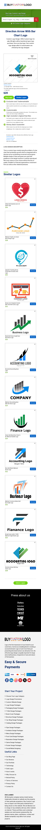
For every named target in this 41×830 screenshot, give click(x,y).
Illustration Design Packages (15, 739)
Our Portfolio (10, 763)
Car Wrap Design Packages (14, 720)
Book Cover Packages (13, 714)
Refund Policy (10, 777)
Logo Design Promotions (14, 699)
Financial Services (10, 138)
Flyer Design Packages (13, 727)
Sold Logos (9, 768)
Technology (9, 766)
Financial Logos (10, 136)
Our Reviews (10, 760)
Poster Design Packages (13, 745)
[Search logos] (36, 19)
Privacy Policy (10, 783)
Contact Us (9, 786)
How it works (10, 771)
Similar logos (21, 97)
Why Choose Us (11, 774)
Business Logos (10, 139)
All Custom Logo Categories (21, 23)
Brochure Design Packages (14, 717)
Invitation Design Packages (14, 730)
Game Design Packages (13, 742)
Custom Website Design (13, 702)
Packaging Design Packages (15, 708)
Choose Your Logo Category (15, 696)
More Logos (20, 583)
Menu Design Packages (13, 733)
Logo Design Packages (13, 705)
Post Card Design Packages (15, 736)
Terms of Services (12, 780)
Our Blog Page (10, 757)
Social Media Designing (13, 748)
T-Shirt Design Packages (13, 711)
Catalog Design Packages (14, 723)
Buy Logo (9, 97)
